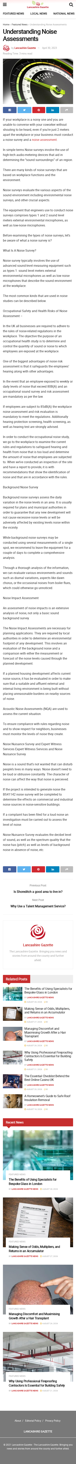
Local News (38, 13)
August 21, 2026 (34, 1069)
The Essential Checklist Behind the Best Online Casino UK (46, 1078)
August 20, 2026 (34, 1089)
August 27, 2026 (34, 1021)
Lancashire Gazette (25, 48)
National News (63, 13)
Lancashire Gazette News (40, 997)
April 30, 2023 (49, 48)
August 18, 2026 (34, 1109)
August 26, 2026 (34, 1045)
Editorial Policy (33, 1420)
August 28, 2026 (34, 1001)
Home (6, 24)
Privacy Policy (52, 1420)
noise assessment (44, 140)
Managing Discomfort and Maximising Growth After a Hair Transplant (45, 1032)
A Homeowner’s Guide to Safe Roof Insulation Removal (47, 1098)
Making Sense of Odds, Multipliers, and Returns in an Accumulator (47, 1010)
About (18, 1420)
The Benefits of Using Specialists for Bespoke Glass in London (48, 990)
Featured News (13, 13)
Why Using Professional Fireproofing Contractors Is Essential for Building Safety (48, 1056)
